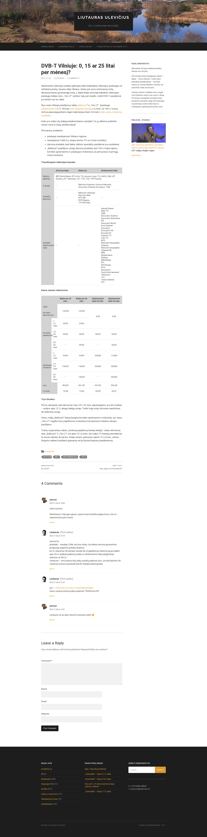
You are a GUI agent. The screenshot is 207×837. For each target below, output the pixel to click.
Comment (46, 661)
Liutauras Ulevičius (103, 17)
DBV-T (57, 457)
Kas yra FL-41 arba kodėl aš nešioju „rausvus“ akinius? (99, 785)
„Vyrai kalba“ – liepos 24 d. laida (98, 779)
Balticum (82, 105)
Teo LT (83, 457)
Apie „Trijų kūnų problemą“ (95, 769)
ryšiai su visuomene (49, 794)
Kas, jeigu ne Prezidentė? (111, 467)
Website (45, 714)
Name (44, 689)
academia (45, 769)
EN (42, 774)
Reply (52, 522)
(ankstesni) (136, 155)
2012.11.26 (46, 78)
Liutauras (59, 78)
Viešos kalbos (85, 47)
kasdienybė (50, 451)
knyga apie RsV (47, 784)
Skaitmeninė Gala (50, 108)
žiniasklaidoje (46, 804)
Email (43, 701)
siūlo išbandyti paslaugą (82, 108)
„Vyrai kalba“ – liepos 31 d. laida (98, 774)
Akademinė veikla (66, 47)
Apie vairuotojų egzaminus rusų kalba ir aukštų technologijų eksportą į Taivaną (148, 146)
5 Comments (73, 78)
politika (44, 789)
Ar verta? (47, 467)
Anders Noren (154, 825)
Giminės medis (47, 47)
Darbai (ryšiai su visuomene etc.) (112, 47)
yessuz (53, 499)
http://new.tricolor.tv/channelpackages (74, 588)
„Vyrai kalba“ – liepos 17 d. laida (98, 791)
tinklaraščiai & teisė (49, 799)
